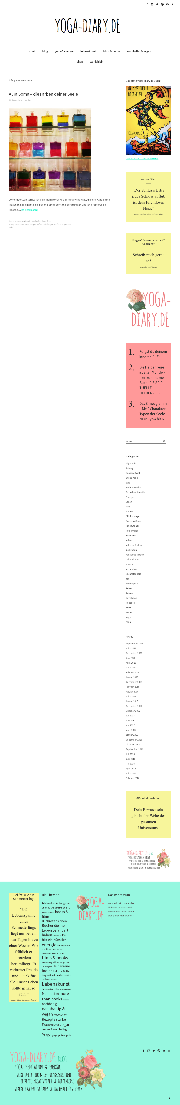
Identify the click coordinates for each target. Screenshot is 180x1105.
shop (80, 62)
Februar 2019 (132, 686)
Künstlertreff (52, 979)
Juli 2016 (130, 754)
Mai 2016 (130, 763)
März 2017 (131, 730)
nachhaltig (49, 1004)
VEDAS (129, 612)
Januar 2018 (132, 701)
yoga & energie (64, 51)
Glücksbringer (133, 516)
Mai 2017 (130, 725)
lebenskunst (88, 51)
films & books (111, 51)
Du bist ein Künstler (136, 492)
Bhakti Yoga (132, 477)
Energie (27, 221)
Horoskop (131, 535)
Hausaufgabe (133, 525)
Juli (29, 100)
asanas (46, 907)
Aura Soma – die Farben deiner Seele (43, 94)
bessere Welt (60, 907)
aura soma (24, 224)
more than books (55, 996)
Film (128, 506)
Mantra (129, 564)
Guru (68, 963)
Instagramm (152, 4)
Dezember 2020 (134, 653)
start (32, 51)
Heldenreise (132, 530)
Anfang (20, 221)
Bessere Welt (133, 473)
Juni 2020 (130, 658)
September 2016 (134, 749)
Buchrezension (133, 487)
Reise (129, 588)
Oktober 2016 (133, 744)
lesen (63, 989)
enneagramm (63, 945)
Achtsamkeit (49, 903)
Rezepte (130, 602)
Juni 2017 (130, 720)
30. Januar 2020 (15, 100)
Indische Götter (134, 545)
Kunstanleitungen (135, 554)
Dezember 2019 (134, 681)
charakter (57, 935)
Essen (129, 501)
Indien (129, 540)
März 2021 (131, 648)
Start (44, 221)
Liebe (68, 989)
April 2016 (131, 768)
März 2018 (131, 696)
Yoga (49, 221)
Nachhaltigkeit (133, 573)
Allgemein (131, 463)
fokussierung (47, 963)
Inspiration (36, 221)
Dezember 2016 (134, 739)
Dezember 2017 (134, 706)
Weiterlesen (29, 209)
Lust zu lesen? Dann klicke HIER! (142, 158)
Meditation (131, 569)
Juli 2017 (130, 715)
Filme (48, 949)
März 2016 (131, 773)
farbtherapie (48, 224)
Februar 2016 (132, 778)
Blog (128, 482)
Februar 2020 (132, 672)
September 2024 (134, 643)
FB (147, 4)
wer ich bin (96, 62)
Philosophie (132, 583)
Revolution (131, 598)
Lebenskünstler (50, 989)
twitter (157, 4)
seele (11, 227)
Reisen (129, 593)
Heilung (57, 224)
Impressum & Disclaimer (172, 4)
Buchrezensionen (54, 921)
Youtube (167, 4)
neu (128, 578)
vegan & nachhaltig (54, 1029)
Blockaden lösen (48, 912)
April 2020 (131, 662)
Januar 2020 (132, 677)
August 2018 (132, 691)
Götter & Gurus (134, 521)
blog (45, 51)
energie (33, 224)
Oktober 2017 (133, 710)
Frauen (129, 511)
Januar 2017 (132, 734)
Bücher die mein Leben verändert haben (55, 930)
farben (39, 224)
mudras (66, 1000)
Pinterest (162, 4)
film (43, 950)
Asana (67, 903)
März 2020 (131, 667)
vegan (129, 617)
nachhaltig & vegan (139, 51)
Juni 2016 (130, 758)
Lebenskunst (132, 559)
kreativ (58, 975)
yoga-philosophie (61, 1035)
